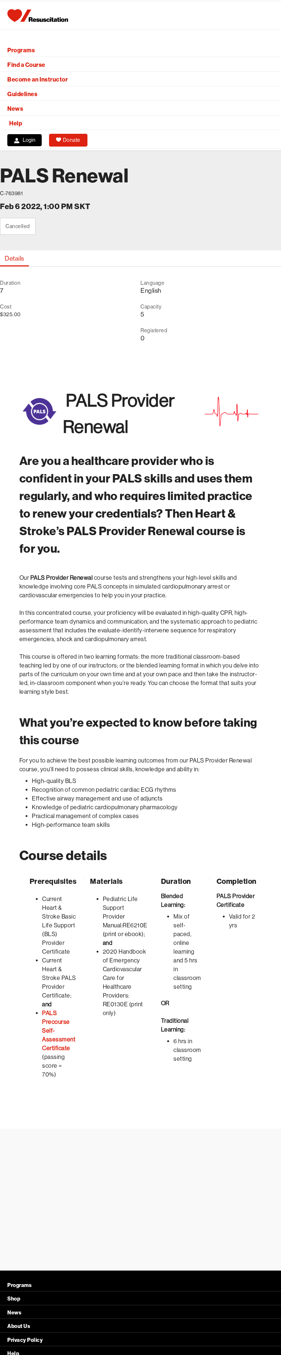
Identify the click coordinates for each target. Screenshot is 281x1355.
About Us (18, 1326)
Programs (21, 50)
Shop (13, 1299)
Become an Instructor (37, 79)
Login (29, 140)
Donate (71, 140)
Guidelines (22, 94)
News (15, 108)
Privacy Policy (25, 1340)
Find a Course (26, 64)
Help (15, 123)
